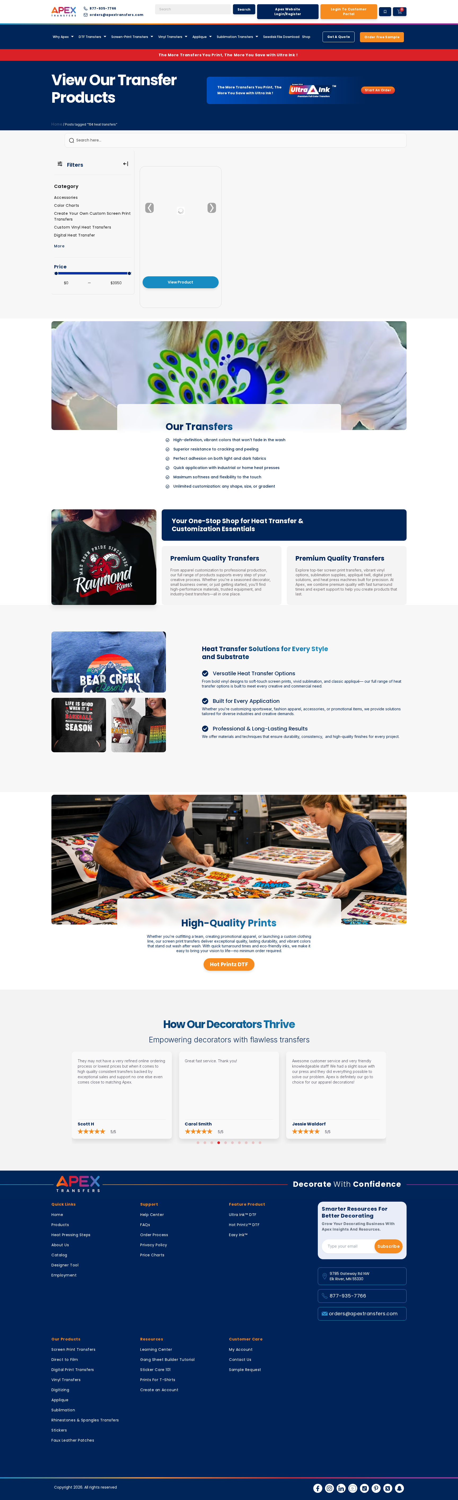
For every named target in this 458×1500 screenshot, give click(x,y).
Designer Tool (64, 1265)
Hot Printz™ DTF (244, 1224)
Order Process (154, 1234)
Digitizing (60, 1389)
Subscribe (388, 1246)
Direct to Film (64, 1359)
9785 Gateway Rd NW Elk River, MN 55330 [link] (349, 1276)
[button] (198, 1142)
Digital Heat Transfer (74, 235)
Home (56, 124)
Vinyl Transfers (170, 37)
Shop (306, 37)
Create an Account (159, 1389)
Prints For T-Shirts (157, 1379)
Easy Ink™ (238, 1234)
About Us (60, 1245)
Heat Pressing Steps (71, 1234)
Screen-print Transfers (129, 37)
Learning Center (156, 1349)
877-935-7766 (348, 1295)
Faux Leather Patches (72, 1440)
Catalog (59, 1255)
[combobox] (193, 9)
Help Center (152, 1214)
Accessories (66, 197)
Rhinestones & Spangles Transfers (85, 1420)
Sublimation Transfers (235, 37)
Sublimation (63, 1410)
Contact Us (240, 1359)
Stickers (59, 1430)
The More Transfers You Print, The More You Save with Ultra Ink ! (229, 55)
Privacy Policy (153, 1245)
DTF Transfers (90, 37)
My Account (241, 1349)
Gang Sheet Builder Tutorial (167, 1359)
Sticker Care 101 (155, 1369)
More (59, 246)
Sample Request (245, 1369)
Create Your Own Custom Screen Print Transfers (92, 216)
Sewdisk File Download (281, 37)
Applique (199, 37)
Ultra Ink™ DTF (243, 1214)
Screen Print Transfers (73, 1349)
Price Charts (152, 1255)
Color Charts (66, 205)
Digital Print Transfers (72, 1369)
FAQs (145, 1224)
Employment (64, 1275)
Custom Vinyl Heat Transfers (82, 227)
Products (60, 1224)
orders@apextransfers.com (363, 1313)
